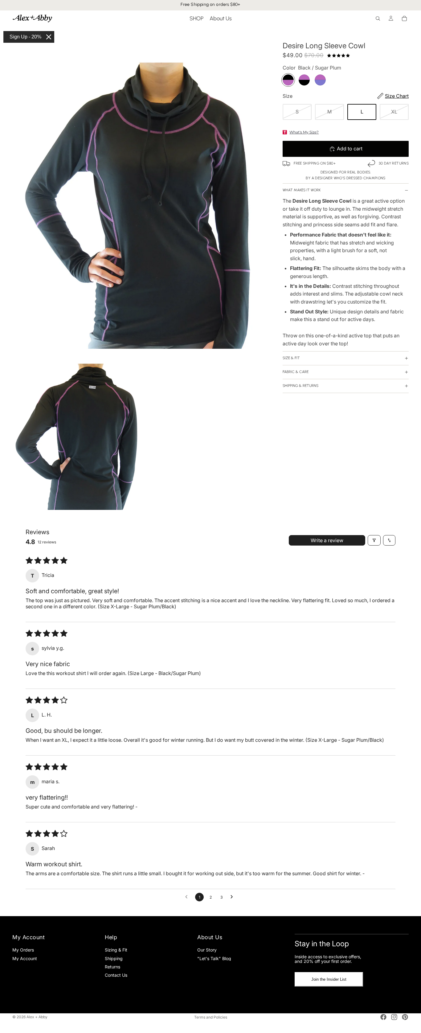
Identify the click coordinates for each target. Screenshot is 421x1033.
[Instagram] (394, 1017)
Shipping (114, 958)
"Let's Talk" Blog (214, 958)
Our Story (207, 949)
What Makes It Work (302, 190)
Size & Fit (291, 358)
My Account (24, 958)
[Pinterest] (405, 1017)
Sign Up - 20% (25, 36)
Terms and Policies (210, 1017)
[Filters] (374, 540)
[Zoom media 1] (141, 187)
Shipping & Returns (300, 385)
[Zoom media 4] (76, 429)
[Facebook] (383, 1017)
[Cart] (404, 18)
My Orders (23, 949)
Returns (112, 966)
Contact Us (116, 975)
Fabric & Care (296, 372)
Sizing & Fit (116, 949)
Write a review (327, 540)
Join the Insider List (328, 979)
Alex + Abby (37, 1017)
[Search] (378, 18)
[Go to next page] (233, 897)
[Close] (48, 36)
